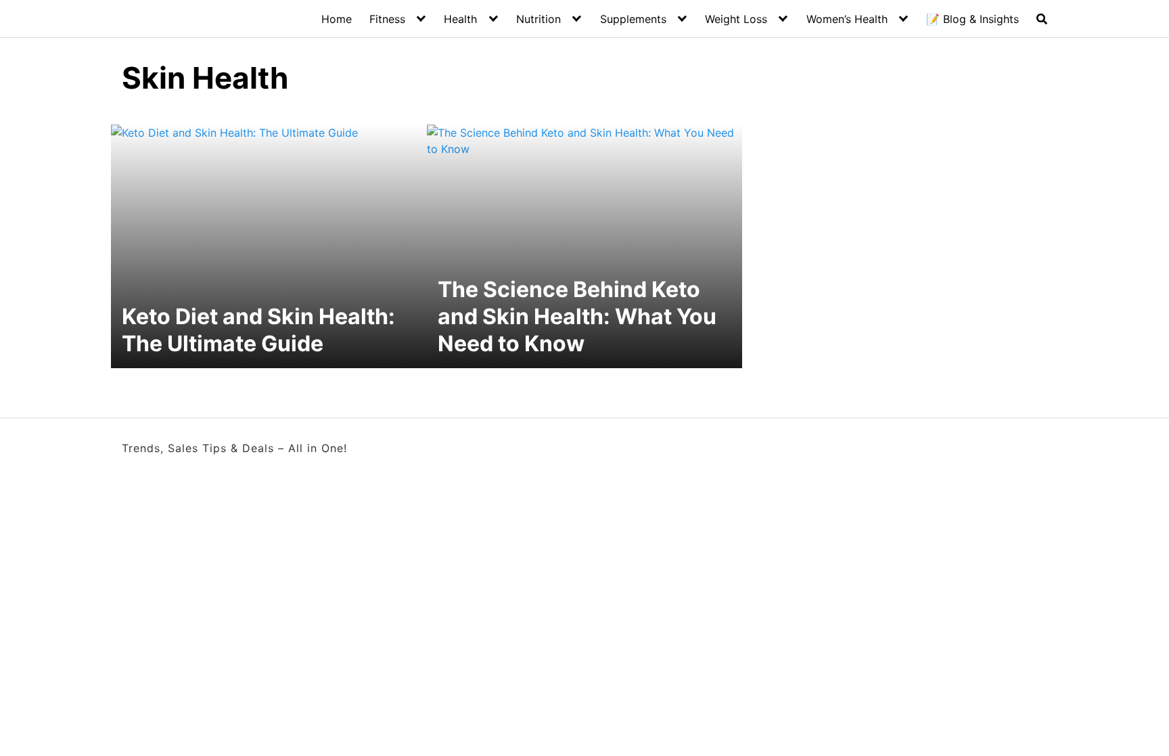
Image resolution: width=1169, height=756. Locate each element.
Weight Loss (736, 19)
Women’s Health (847, 19)
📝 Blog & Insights (972, 19)
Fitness (387, 19)
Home (336, 19)
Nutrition (538, 19)
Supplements (633, 19)
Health (460, 19)
